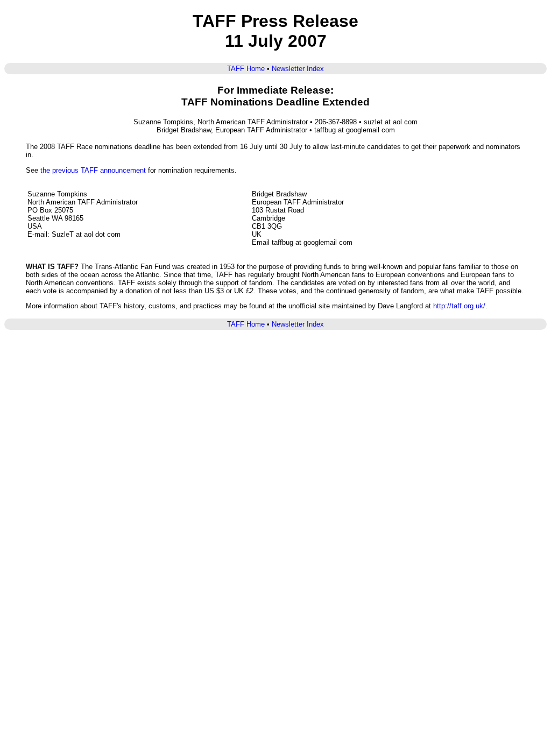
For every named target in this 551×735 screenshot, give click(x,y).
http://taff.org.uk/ (459, 306)
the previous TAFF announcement (93, 170)
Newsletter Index (298, 69)
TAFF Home (246, 69)
